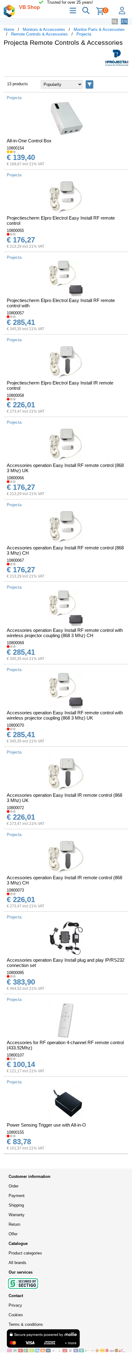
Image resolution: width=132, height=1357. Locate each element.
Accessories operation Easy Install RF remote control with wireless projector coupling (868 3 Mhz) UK (65, 715)
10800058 (15, 395)
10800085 (15, 972)
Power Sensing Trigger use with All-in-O (46, 1125)
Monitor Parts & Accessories (99, 29)
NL (114, 21)
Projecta (83, 34)
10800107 (15, 1055)
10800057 (15, 313)
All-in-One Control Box (29, 140)
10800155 (15, 1132)
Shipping (16, 1205)
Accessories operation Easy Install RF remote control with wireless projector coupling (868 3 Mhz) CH (65, 633)
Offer (13, 1234)
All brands (17, 1262)
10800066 (15, 478)
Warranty (17, 1214)
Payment (17, 1195)
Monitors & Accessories (44, 29)
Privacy (15, 1305)
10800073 (15, 890)
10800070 (15, 725)
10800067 (15, 560)
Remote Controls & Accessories (39, 34)
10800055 (15, 230)
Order (13, 1186)
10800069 (15, 643)
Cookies (16, 1315)
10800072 (15, 807)
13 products (17, 84)
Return (14, 1224)
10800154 (15, 148)
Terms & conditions (26, 1324)
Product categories (25, 1253)
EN (124, 21)
